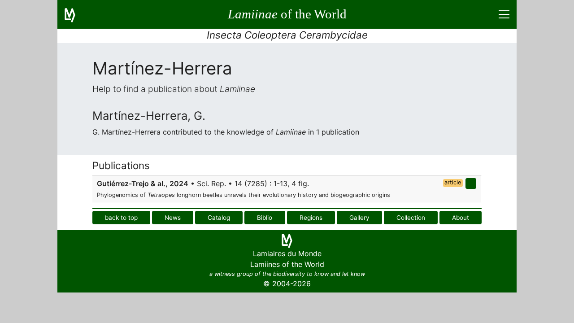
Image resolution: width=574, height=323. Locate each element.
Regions (311, 217)
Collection (410, 217)
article (452, 182)
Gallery (359, 217)
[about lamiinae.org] (75, 14)
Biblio (264, 217)
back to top (121, 217)
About (460, 217)
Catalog (219, 217)
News (173, 217)
